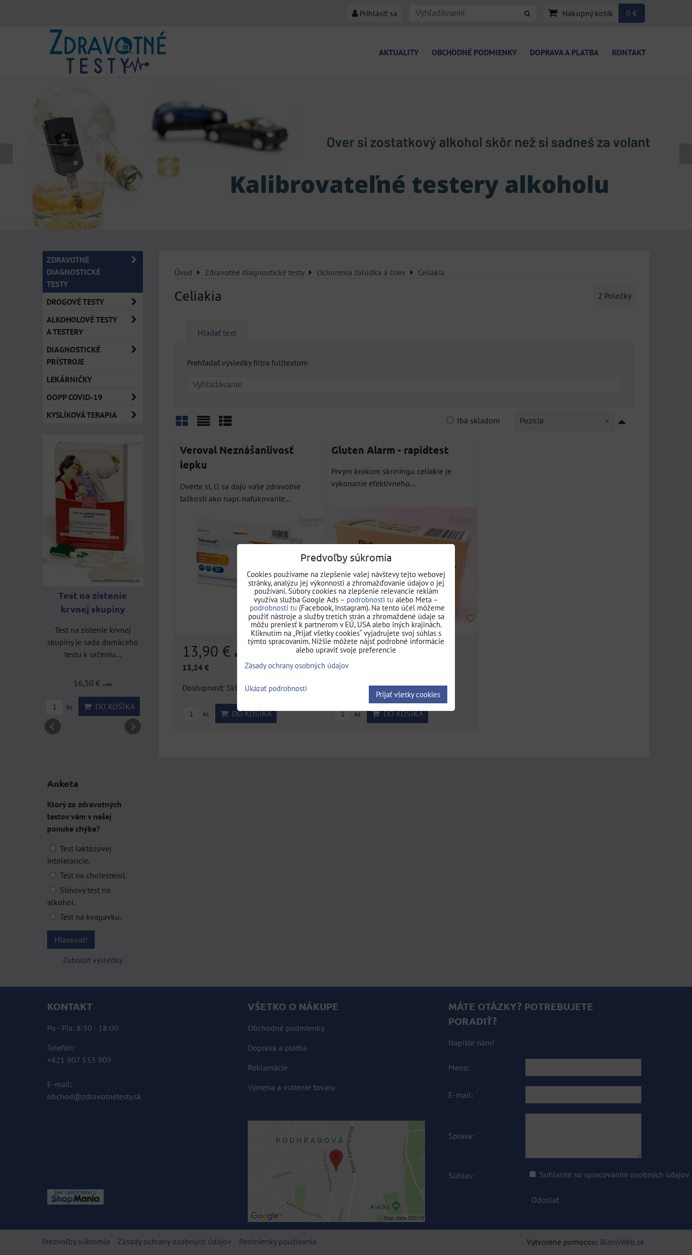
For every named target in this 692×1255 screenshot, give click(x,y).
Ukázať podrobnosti (276, 689)
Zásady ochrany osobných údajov (297, 665)
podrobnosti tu (370, 599)
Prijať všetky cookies (408, 694)
